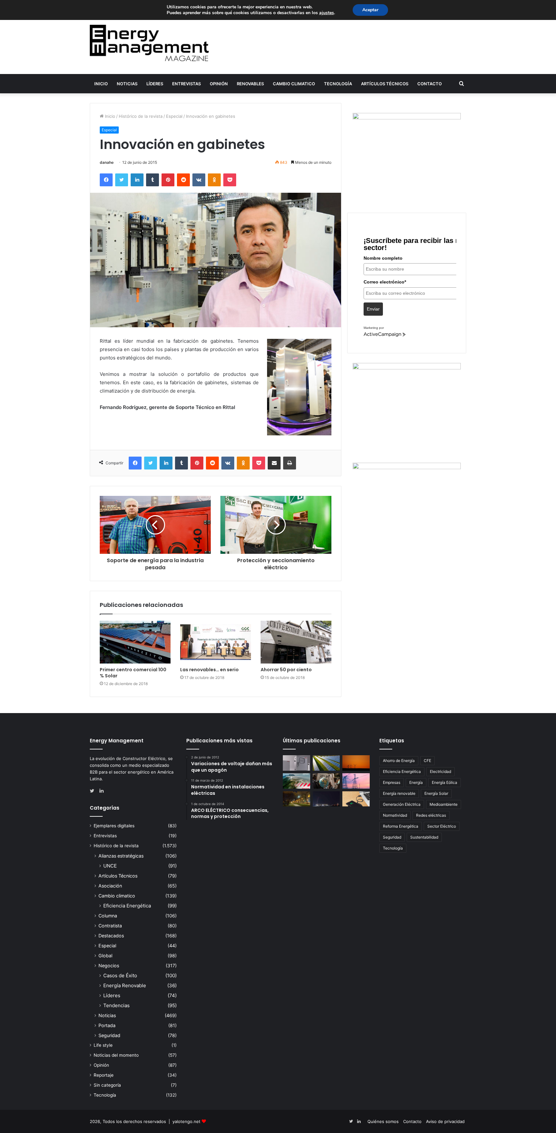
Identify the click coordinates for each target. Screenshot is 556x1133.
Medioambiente (444, 804)
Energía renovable (399, 793)
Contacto (429, 83)
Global (105, 955)
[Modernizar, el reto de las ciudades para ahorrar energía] (296, 799)
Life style (103, 1045)
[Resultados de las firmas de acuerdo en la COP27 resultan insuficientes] (326, 781)
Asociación (110, 885)
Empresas (391, 782)
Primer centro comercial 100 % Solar (133, 672)
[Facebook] (106, 179)
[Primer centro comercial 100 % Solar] (135, 642)
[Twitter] (121, 179)
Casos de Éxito (120, 975)
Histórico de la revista (140, 116)
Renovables (250, 83)
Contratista (110, 925)
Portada (107, 1025)
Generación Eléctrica (402, 804)
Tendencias (116, 1005)
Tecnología (338, 83)
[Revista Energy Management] (149, 43)
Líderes (154, 83)
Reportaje (104, 1075)
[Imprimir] (289, 463)
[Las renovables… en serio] (215, 642)
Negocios (108, 965)
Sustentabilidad (424, 837)
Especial (174, 116)
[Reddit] (183, 179)
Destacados (111, 935)
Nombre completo (383, 258)
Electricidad (440, 771)
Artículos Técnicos (384, 83)
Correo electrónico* (385, 281)
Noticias (127, 83)
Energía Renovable (124, 985)
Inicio (101, 83)
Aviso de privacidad (445, 1121)
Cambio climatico (294, 83)
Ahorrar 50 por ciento (286, 669)
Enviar (373, 308)
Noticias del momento (116, 1055)
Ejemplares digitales (114, 825)
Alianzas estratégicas (121, 856)
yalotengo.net (186, 1121)
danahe (107, 162)
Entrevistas (186, 83)
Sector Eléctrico (441, 826)
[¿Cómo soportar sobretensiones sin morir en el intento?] (326, 799)
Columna (107, 915)
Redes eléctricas (431, 815)
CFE (427, 760)
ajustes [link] (326, 13)
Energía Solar (436, 793)
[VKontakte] (198, 179)
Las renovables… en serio (209, 669)
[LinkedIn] (137, 179)
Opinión (219, 83)
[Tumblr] (152, 179)
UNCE (110, 866)
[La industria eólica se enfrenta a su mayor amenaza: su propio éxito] (356, 763)
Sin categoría (107, 1085)
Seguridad (109, 1035)
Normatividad (395, 815)
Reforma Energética (400, 826)
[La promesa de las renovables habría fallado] (326, 763)
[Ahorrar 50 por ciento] (296, 642)
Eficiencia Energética (127, 906)
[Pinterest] (168, 179)
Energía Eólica (444, 782)
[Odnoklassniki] (214, 179)
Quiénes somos (383, 1121)
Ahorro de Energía (399, 760)
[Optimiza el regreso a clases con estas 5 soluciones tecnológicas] (356, 799)
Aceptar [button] (370, 10)
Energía (416, 782)
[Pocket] (229, 179)
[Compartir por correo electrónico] (274, 463)
